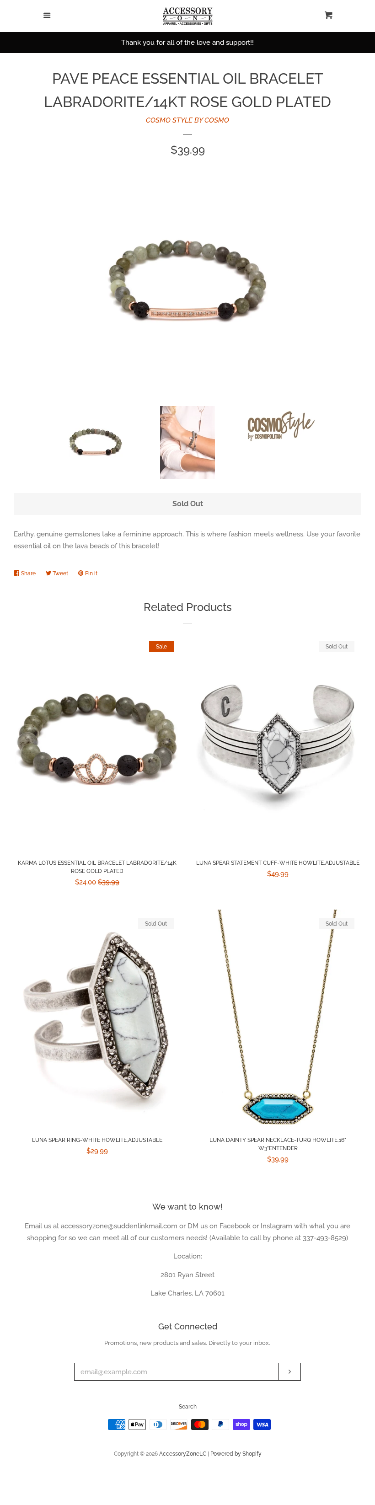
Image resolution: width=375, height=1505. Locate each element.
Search (188, 1406)
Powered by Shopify (236, 1454)
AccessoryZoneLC (182, 1454)
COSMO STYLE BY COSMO (187, 120)
